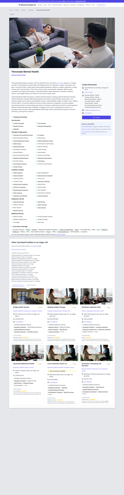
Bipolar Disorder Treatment (45, 175)
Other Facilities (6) (31, 285)
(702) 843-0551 (19, 319)
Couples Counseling (18, 123)
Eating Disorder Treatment (20, 184)
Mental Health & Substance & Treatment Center (27, 311)
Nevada (23, 10)
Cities (49, 5)
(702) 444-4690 (88, 319)
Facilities (40, 5)
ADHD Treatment (17, 173)
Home (10, 10)
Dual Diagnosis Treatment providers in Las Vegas (24, 272)
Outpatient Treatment (20, 327)
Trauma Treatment (43, 196)
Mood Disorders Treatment (20, 190)
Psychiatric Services (32, 332)
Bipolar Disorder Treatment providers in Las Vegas (25, 279)
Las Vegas (31, 10)
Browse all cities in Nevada (18, 249)
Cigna (76, 230)
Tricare (48, 232)
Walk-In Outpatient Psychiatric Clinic (93, 311)
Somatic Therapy (17, 167)
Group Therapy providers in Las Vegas (21, 271)
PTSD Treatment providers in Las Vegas (22, 274)
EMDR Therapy (17, 144)
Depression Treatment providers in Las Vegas (23, 262)
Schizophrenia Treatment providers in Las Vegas (24, 278)
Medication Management (44, 126)
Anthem (34, 230)
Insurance (73, 5)
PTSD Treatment (17, 193)
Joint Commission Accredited (57, 371)
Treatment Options (57, 5)
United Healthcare (63, 232)
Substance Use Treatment (20, 196)
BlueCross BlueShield (66, 230)
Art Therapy (41, 135)
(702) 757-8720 (88, 92)
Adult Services (41, 202)
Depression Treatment (44, 181)
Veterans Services (103, 392)
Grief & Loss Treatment (19, 187)
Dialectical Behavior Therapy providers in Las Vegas (25, 260)
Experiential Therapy (18, 146)
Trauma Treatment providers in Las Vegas (22, 276)
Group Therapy (42, 123)
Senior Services (42, 207)
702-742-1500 (88, 379)
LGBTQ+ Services (42, 205)
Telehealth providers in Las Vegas (20, 265)
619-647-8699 (53, 379)
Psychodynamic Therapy (19, 164)
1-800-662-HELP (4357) (80, 1)
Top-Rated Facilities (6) (18, 285)
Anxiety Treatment (18, 175)
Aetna (28, 230)
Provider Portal (101, 5)
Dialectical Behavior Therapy (45, 141)
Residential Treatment (54, 387)
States (45, 5)
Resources (66, 5)
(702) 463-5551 (19, 375)
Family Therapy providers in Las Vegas (21, 257)
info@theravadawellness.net (92, 110)
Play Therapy (41, 161)
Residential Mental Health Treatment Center (60, 367)
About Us (88, 5)
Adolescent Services (18, 202)
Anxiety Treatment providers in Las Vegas (22, 264)
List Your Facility (85, 131)
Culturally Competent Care (90, 329)
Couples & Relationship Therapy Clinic (58, 311)
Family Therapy (100, 387)
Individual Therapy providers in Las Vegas (22, 269)
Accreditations (81, 5)
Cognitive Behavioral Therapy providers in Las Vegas (25, 255)
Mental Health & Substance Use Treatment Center (95, 370)
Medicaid (15, 232)
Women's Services (18, 210)
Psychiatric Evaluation (20, 332)
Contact (97, 117)
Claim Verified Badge (87, 126)
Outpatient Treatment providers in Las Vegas (23, 267)
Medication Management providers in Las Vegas (24, 259)
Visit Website (88, 113)
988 (64, 1)
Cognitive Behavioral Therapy (21, 141)
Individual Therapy (18, 126)
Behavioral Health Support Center (23, 367)
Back (12, 14)
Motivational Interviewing (45, 158)
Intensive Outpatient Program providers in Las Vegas (25, 281)
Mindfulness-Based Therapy (20, 158)
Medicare (104, 230)
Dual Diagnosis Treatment (55, 392)
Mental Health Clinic (18, 75)
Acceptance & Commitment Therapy (23, 135)
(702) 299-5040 (53, 319)
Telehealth (16, 129)
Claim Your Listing (86, 129)
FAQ (93, 5)
